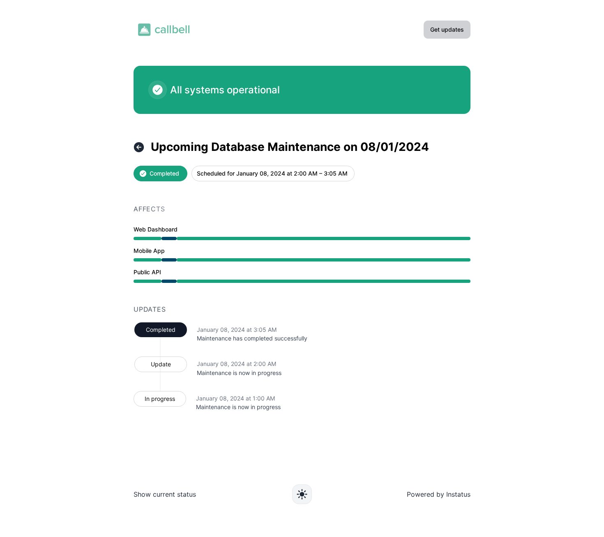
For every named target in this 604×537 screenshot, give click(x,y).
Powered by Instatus (438, 494)
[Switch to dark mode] (302, 494)
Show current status (165, 494)
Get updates (447, 29)
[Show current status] (139, 147)
